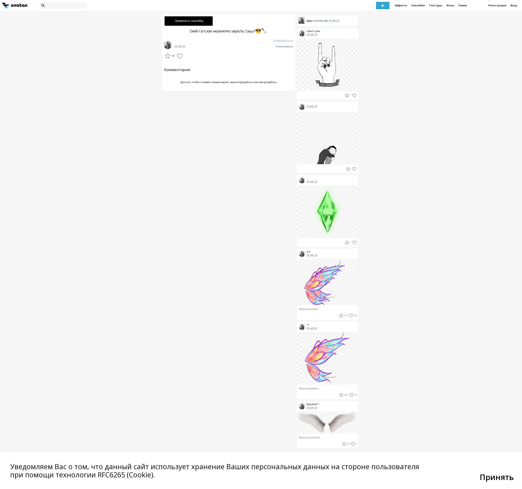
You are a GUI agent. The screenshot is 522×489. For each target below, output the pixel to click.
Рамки (462, 5)
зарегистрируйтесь (241, 82)
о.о (308, 251)
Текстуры (435, 5)
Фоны (450, 5)
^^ (307, 324)
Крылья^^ (312, 404)
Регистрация (497, 5)
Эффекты (401, 5)
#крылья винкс (308, 309)
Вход (513, 5)
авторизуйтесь (268, 82)
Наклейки (418, 5)
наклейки (318, 20)
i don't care (313, 31)
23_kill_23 (179, 46)
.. (307, 178)
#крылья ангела (309, 437)
